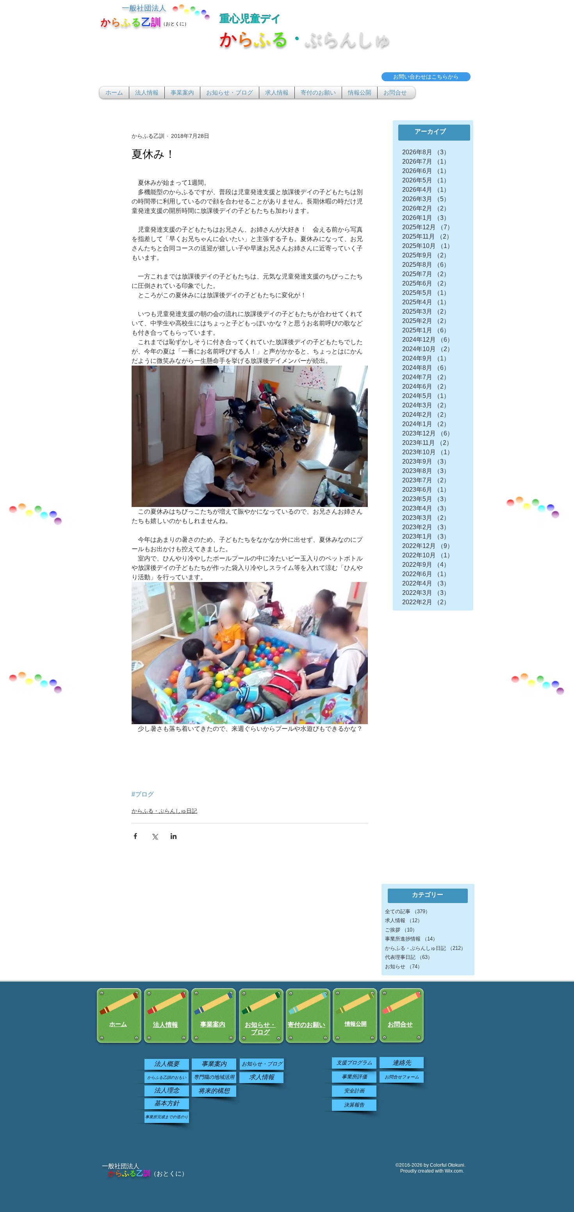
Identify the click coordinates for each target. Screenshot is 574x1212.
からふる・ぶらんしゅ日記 (164, 811)
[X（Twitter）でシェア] (154, 836)
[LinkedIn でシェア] (173, 836)
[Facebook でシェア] (135, 836)
